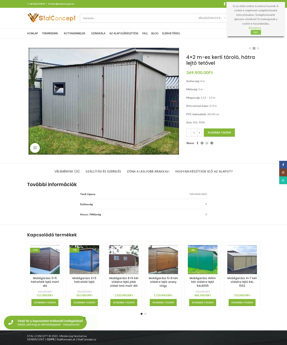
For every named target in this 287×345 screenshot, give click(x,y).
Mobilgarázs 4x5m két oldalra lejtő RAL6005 (203, 282)
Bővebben (255, 27)
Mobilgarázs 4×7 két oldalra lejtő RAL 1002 (242, 282)
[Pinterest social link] (202, 143)
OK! (256, 32)
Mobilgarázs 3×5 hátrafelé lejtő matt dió (45, 282)
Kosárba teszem (219, 132)
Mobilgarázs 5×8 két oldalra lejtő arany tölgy (163, 282)
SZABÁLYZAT (36, 339)
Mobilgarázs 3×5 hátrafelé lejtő (84, 280)
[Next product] (258, 48)
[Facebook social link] (224, 4)
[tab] (67, 169)
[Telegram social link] (211, 143)
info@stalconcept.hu (62, 3)
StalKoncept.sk (66, 339)
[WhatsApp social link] (207, 143)
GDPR (50, 339)
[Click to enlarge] (35, 148)
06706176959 (37, 3)
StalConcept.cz (87, 339)
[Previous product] (250, 48)
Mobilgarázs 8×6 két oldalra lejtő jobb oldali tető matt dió (123, 282)
